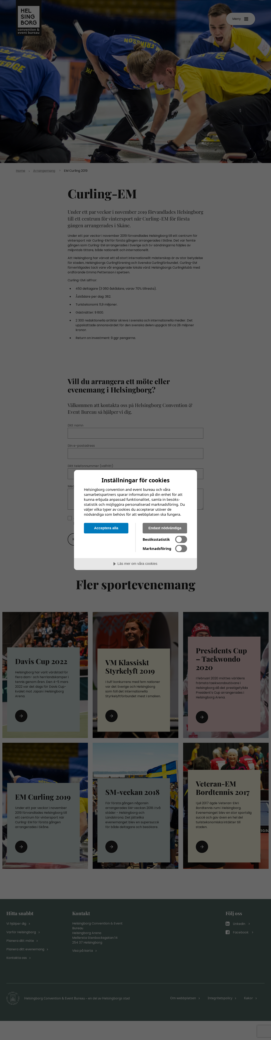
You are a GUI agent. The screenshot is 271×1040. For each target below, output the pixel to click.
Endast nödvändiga (164, 528)
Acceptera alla (106, 528)
